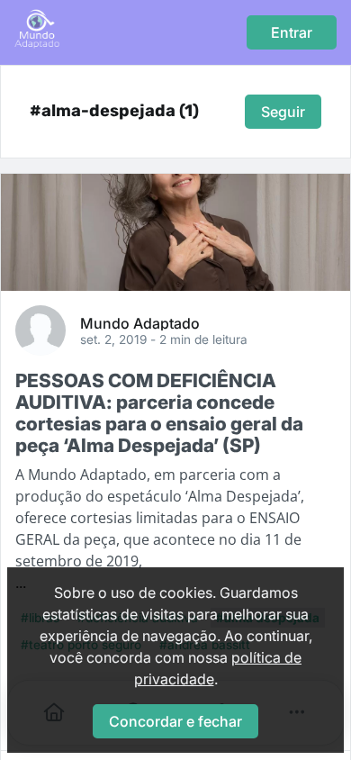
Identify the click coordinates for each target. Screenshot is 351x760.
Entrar (291, 32)
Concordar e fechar (175, 721)
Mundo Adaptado (140, 322)
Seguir (283, 112)
